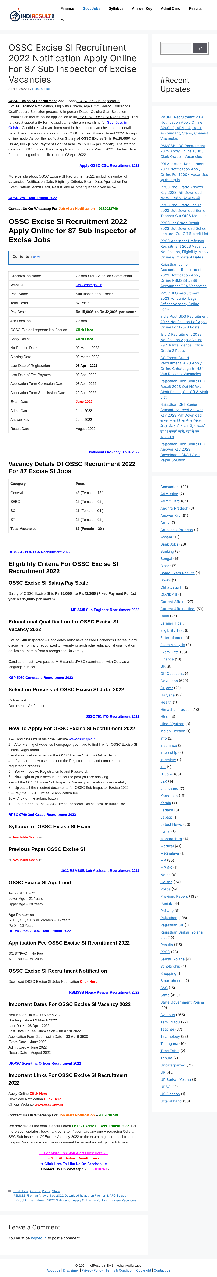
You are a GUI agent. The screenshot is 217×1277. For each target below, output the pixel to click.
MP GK (166, 867)
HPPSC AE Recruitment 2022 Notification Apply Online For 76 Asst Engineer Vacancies (74, 1200)
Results (195, 8)
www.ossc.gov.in (89, 285)
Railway (167, 911)
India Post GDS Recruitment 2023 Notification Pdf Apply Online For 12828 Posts (184, 321)
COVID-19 (168, 594)
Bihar (164, 566)
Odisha (35, 1191)
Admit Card (171, 8)
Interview (168, 760)
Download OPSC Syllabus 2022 (113, 452)
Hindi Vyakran (172, 724)
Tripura (166, 1058)
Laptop (166, 817)
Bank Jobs (169, 544)
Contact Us (162, 1270)
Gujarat (166, 688)
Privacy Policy (93, 1270)
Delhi (164, 616)
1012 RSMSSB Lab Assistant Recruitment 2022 (100, 871)
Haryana (167, 695)
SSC (164, 988)
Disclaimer (71, 1270)
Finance (67, 8)
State (56, 1191)
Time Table (169, 1051)
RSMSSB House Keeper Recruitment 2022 (104, 992)
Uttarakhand (171, 1101)
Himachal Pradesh (176, 709)
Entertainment (172, 638)
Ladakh (166, 810)
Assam (166, 537)
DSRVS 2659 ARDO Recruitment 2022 (39, 931)
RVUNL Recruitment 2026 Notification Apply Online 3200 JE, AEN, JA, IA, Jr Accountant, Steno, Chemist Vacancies (184, 128)
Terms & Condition (120, 1270)
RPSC (165, 952)
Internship (168, 753)
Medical (167, 846)
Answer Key (142, 8)
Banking (167, 551)
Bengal (166, 558)
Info (163, 738)
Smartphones (171, 981)
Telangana (169, 1044)
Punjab (166, 903)
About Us (54, 1270)
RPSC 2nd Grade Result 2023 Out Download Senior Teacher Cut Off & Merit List (184, 210)
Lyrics (165, 832)
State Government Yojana (182, 1002)
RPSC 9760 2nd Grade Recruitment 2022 (42, 815)
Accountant (170, 487)
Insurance (168, 745)
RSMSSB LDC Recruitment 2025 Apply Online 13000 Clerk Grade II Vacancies (182, 151)
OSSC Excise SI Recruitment (32, 101)
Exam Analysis (172, 645)
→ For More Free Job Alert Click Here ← (73, 1153)
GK (163, 666)
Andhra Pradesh (174, 508)
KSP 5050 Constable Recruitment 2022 (40, 678)
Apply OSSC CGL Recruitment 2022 (109, 166)
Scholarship (170, 966)
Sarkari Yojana (172, 959)
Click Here (88, 982)
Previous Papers (174, 896)
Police (46, 1191)
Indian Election (172, 731)
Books (165, 580)
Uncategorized (172, 1065)
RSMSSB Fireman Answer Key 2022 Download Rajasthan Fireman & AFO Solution (70, 1195)
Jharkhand (169, 788)
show (36, 256)
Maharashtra (171, 839)
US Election (170, 1094)
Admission (169, 494)
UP (163, 1072)
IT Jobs (166, 774)
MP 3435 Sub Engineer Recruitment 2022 (105, 610)
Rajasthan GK (172, 925)
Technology (170, 1036)
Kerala (165, 803)
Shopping (168, 973)
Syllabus (116, 8)
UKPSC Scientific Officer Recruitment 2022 (44, 1063)
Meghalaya (169, 853)
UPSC (165, 1087)
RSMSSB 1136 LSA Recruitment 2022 (39, 552)
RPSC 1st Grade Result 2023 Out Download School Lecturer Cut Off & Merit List (184, 228)
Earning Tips (170, 623)
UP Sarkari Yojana (175, 1079)
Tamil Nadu (170, 1022)
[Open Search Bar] (62, 21)
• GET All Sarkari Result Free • (73, 1158)
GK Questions (172, 673)
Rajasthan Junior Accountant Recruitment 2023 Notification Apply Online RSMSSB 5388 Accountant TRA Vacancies (183, 275)
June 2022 (84, 411)
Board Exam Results (177, 573)
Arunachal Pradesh (176, 530)
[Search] (200, 48)
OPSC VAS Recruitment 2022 (32, 198)
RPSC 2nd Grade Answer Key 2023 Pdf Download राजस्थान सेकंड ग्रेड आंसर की (181, 192)
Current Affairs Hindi (177, 609)
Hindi (164, 717)
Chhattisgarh (171, 587)
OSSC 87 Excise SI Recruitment (103, 117)
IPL (163, 767)
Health (166, 702)
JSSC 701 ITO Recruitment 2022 (112, 717)
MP (163, 860)
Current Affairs (172, 602)
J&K (163, 781)
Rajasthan (168, 918)
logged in (39, 1238)
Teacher (167, 1029)
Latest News (171, 824)
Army (164, 523)
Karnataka (169, 796)
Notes (165, 875)
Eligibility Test (172, 630)
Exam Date (169, 652)
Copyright (144, 1270)
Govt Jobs (91, 8)
